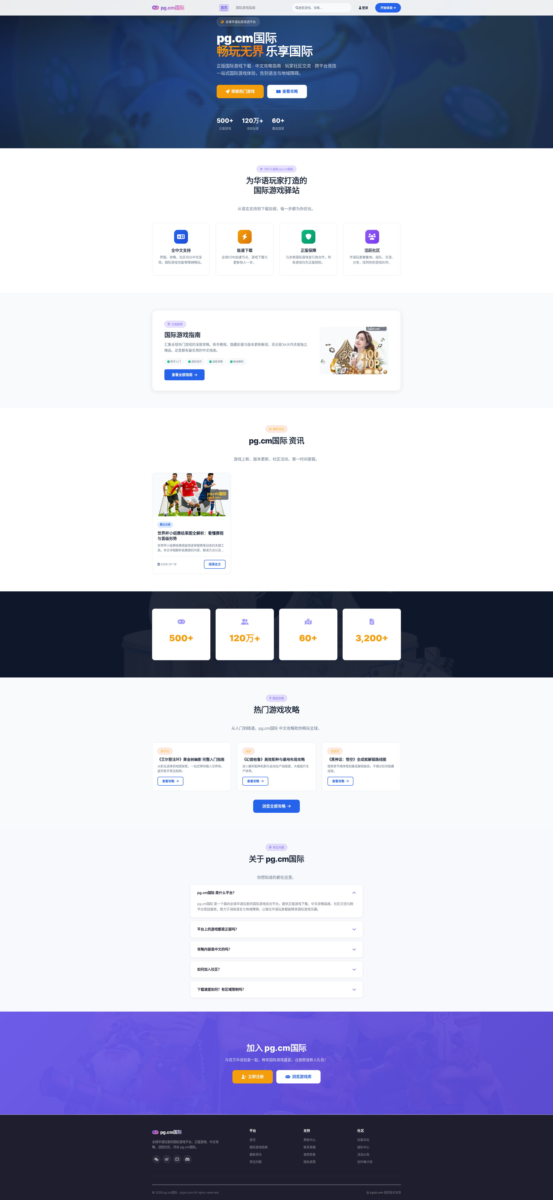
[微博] (166, 1159)
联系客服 (310, 1147)
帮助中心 (310, 1140)
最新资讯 (255, 1154)
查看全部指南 (182, 375)
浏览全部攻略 (274, 806)
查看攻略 (290, 91)
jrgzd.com (376, 1192)
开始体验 (386, 7)
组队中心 (363, 1147)
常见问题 (255, 1162)
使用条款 (310, 1154)
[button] (276, 893)
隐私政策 (310, 1162)
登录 (364, 7)
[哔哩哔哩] (177, 1159)
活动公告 (363, 1154)
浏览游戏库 (301, 1076)
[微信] (156, 1159)
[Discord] (187, 1159)
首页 (224, 8)
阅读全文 (215, 564)
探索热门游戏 (243, 91)
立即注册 (256, 1076)
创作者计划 (364, 1162)
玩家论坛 (363, 1140)
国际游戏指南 (245, 8)
